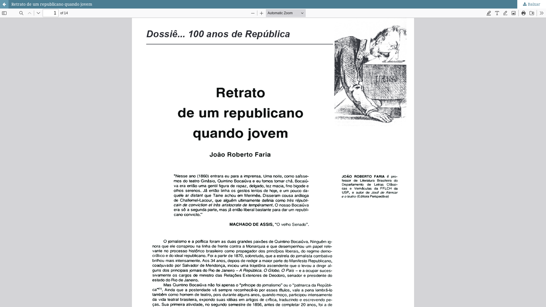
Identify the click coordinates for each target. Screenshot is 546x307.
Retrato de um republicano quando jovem (51, 4)
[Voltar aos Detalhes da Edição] (4, 4)
